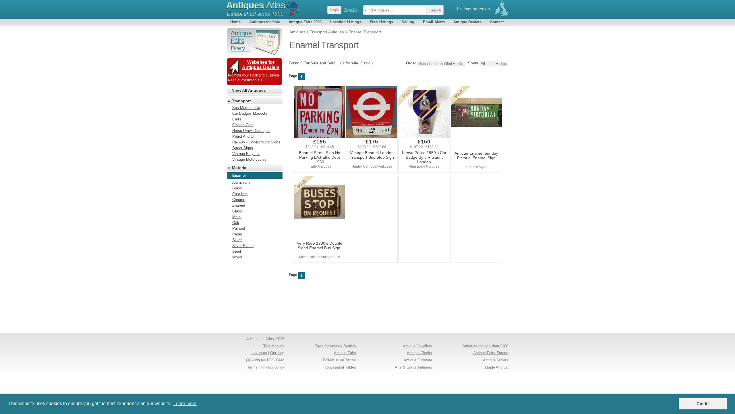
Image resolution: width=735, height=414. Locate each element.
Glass (237, 211)
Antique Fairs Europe (490, 353)
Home (235, 22)
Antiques (255, 5)
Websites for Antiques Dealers (261, 65)
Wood (237, 257)
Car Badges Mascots (249, 113)
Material (239, 167)
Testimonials (273, 346)
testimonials (252, 80)
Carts (236, 119)
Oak (235, 223)
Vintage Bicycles (246, 154)
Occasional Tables (340, 367)
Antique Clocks (419, 353)
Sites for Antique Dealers (335, 346)
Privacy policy (272, 367)
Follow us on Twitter (339, 360)
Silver (237, 240)
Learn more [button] (185, 403)
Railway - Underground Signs (256, 142)
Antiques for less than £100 (485, 346)
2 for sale (350, 63)
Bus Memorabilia (246, 108)
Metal (236, 217)
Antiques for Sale (264, 22)
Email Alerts (434, 22)
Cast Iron (239, 194)
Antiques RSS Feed (267, 360)
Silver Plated (243, 246)
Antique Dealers (467, 22)
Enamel (238, 205)
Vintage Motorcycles (249, 159)
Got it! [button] (703, 403)
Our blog (277, 353)
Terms (252, 367)
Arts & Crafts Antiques (413, 367)
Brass (237, 188)
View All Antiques (249, 90)
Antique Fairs (345, 353)
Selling (408, 22)
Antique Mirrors (495, 360)
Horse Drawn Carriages (251, 131)
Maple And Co (496, 367)
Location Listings (345, 22)
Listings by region (473, 8)
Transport (241, 101)
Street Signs (242, 148)
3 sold (365, 63)
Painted (238, 228)
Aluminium (241, 182)
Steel (236, 251)
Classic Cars (243, 125)
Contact (497, 22)
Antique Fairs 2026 (305, 22)
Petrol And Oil (243, 136)
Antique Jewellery (417, 346)
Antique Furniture (418, 360)
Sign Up (350, 10)
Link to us (259, 353)
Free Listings (381, 22)
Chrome (238, 200)
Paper (237, 234)
